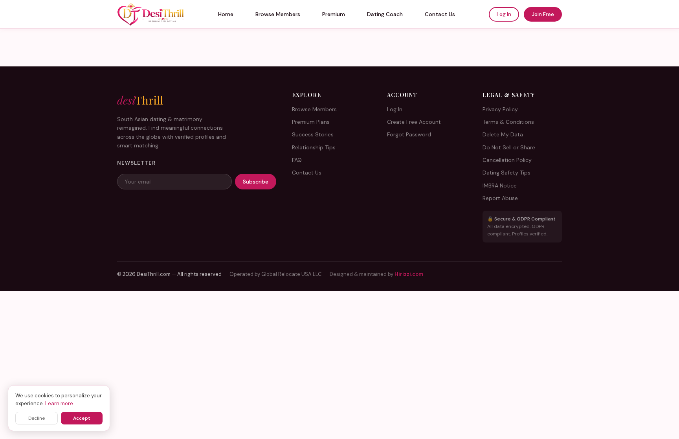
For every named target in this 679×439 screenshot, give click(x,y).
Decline (36, 418)
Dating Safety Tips (506, 172)
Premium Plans (311, 121)
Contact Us (440, 14)
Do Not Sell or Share (509, 147)
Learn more (59, 403)
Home (225, 14)
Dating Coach (385, 14)
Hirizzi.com (409, 274)
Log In (504, 14)
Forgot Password (409, 134)
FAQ (297, 159)
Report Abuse (500, 198)
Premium (333, 14)
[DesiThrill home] (151, 14)
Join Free (543, 14)
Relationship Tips (314, 147)
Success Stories (313, 134)
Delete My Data (503, 134)
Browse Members (277, 14)
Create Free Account (414, 121)
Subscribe (255, 181)
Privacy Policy (500, 109)
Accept (81, 418)
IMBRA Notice (500, 185)
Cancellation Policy (507, 159)
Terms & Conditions (508, 121)
